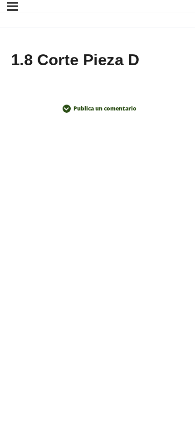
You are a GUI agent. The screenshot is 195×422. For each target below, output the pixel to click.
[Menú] (12, 6)
